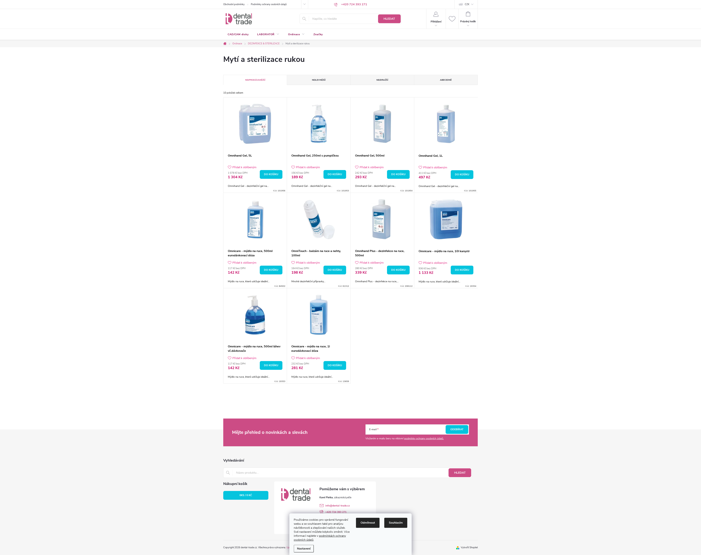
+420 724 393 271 (335, 512)
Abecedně (446, 79)
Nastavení (304, 549)
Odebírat (456, 429)
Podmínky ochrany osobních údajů (269, 4)
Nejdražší (382, 79)
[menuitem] (238, 34)
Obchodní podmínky (234, 4)
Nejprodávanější (255, 79)
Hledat (389, 19)
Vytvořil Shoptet (469, 547)
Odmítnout (368, 523)
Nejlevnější (318, 79)
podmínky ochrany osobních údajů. (424, 438)
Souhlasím (396, 523)
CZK (467, 4)
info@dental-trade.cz (337, 505)
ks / (246, 495)
